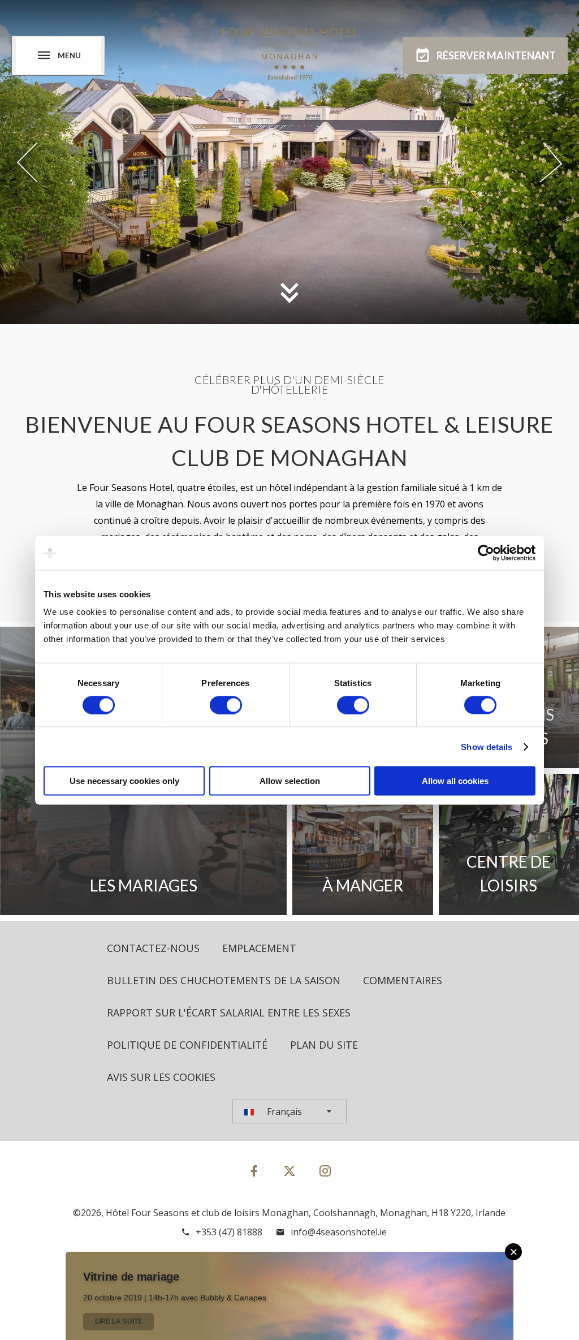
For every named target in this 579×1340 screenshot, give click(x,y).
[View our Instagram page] (325, 1170)
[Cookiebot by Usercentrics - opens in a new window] (486, 552)
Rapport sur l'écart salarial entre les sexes (229, 1012)
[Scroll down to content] (289, 292)
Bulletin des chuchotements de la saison (223, 980)
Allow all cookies (455, 781)
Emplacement (259, 948)
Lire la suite (118, 1321)
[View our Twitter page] (289, 1175)
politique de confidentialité (187, 1045)
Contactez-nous (153, 948)
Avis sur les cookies (161, 1077)
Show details (486, 746)
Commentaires (402, 980)
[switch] (226, 705)
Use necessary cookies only (124, 781)
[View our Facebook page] (254, 1170)
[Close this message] (513, 1251)
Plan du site (324, 1045)
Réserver (496, 55)
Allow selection (290, 781)
